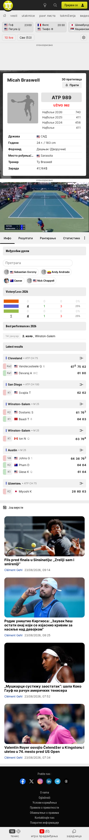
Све (26, 37)
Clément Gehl (13, 570)
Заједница (74, 836)
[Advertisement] (44, 57)
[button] (55, 5)
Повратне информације (44, 822)
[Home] (4, 15)
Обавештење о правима (44, 812)
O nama (44, 792)
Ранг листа (47, 15)
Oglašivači (44, 797)
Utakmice (28, 15)
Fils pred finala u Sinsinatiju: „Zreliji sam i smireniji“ (39, 562)
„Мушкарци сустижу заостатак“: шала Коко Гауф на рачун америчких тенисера (42, 688)
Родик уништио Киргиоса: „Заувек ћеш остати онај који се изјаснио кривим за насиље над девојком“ (38, 625)
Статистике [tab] (71, 238)
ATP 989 (61, 97)
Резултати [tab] (25, 238)
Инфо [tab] (7, 238)
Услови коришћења (44, 802)
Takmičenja (68, 15)
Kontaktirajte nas (44, 817)
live (9, 37)
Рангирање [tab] (48, 238)
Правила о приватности (44, 807)
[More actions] (84, 238)
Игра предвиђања (44, 836)
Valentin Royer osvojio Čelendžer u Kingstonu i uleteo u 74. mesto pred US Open (44, 749)
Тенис (15, 836)
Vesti (13, 15)
